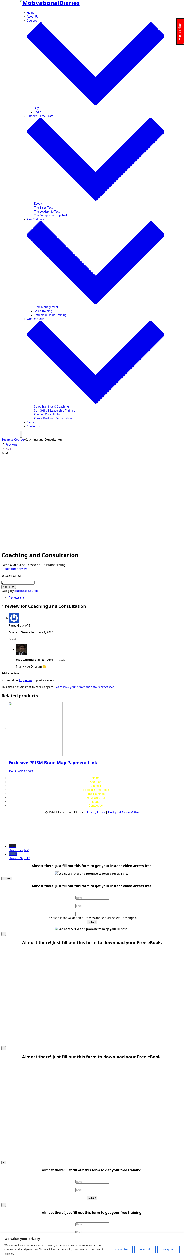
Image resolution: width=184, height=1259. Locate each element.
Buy (36, 108)
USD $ (19, 856)
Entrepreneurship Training (50, 315)
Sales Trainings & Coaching (51, 406)
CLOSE (7, 878)
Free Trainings (96, 793)
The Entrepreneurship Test (50, 215)
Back (8, 449)
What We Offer (95, 797)
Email (92, 902)
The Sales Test (43, 207)
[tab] (96, 598)
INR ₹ (19, 848)
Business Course (12, 440)
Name (92, 894)
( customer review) (14, 569)
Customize (121, 1249)
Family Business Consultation (53, 418)
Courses (96, 786)
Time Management (46, 307)
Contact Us (34, 426)
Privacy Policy (96, 812)
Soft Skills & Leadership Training (54, 410)
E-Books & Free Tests (95, 790)
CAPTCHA (92, 1194)
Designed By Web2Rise (123, 812)
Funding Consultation (47, 414)
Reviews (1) (16, 598)
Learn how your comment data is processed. (85, 687)
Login (37, 112)
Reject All (145, 1249)
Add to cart (8, 587)
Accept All (168, 1249)
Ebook (38, 203)
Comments (92, 910)
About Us (32, 16)
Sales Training (43, 311)
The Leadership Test (47, 211)
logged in (25, 680)
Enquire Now (180, 31)
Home (30, 12)
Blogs (30, 422)
